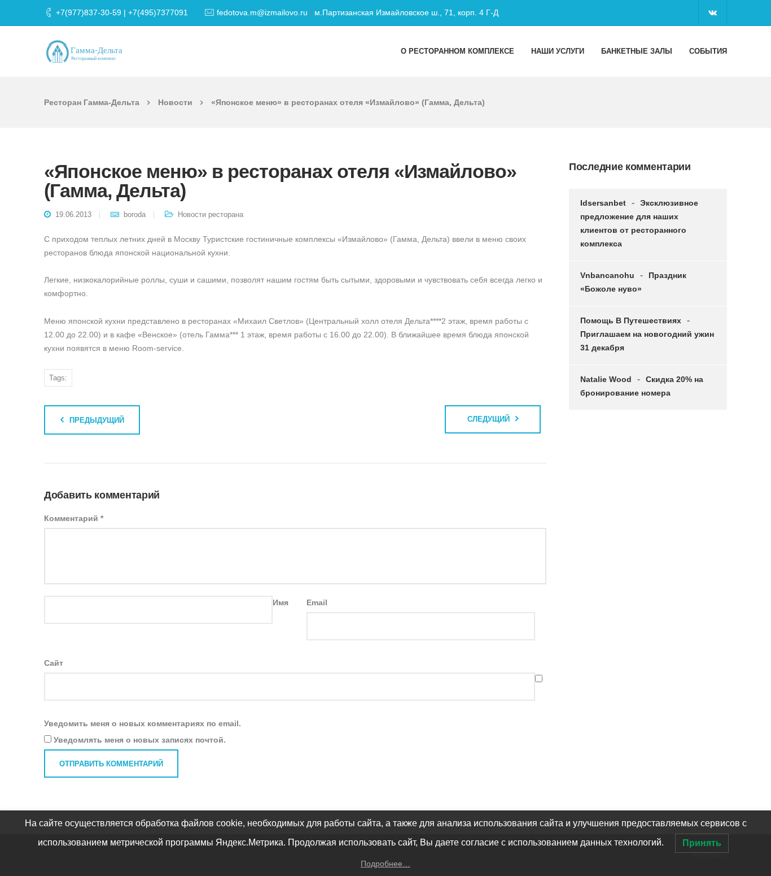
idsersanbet (603, 202)
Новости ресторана (210, 214)
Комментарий (73, 518)
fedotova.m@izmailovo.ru (262, 12)
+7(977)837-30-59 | (92, 12)
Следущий (488, 419)
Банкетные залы (636, 51)
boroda (135, 214)
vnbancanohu (607, 275)
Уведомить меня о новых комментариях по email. (142, 723)
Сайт (53, 662)
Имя (280, 602)
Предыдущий (96, 420)
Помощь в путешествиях (630, 320)
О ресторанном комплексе (457, 51)
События (708, 51)
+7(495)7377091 (158, 12)
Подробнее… (385, 863)
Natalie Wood (606, 379)
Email (316, 602)
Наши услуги (557, 51)
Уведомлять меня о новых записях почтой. (140, 739)
